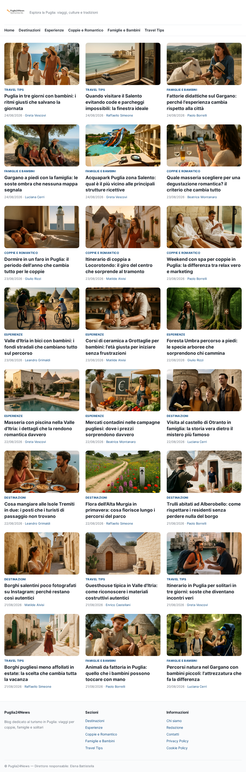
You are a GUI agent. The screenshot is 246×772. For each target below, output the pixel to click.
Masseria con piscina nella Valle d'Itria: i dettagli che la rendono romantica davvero (39, 428)
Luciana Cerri (34, 197)
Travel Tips (154, 30)
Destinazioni (29, 30)
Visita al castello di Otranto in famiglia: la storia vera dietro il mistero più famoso (200, 428)
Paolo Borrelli (197, 115)
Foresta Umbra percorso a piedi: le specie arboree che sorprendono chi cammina (202, 347)
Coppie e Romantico (85, 30)
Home (9, 30)
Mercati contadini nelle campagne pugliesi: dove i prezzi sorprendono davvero (123, 428)
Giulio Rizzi (33, 279)
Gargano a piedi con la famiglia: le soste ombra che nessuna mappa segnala (41, 184)
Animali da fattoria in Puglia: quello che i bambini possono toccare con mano (118, 673)
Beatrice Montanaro (202, 197)
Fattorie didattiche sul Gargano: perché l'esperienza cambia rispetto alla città (202, 102)
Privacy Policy (177, 741)
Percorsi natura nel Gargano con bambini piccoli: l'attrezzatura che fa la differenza (204, 673)
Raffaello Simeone (119, 115)
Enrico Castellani (118, 605)
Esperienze (54, 30)
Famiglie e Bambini (124, 30)
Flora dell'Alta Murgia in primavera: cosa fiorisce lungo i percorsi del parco (120, 510)
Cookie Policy (177, 748)
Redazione (174, 727)
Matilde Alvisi (116, 279)
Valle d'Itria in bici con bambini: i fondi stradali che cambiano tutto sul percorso (40, 347)
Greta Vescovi (35, 115)
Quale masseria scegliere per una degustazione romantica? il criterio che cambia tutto (203, 184)
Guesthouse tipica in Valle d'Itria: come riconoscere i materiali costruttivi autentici (122, 591)
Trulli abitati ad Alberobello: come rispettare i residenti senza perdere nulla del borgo (204, 510)
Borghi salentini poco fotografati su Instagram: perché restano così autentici (40, 591)
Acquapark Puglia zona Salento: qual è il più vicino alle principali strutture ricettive (121, 184)
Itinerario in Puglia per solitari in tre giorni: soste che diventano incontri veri (201, 591)
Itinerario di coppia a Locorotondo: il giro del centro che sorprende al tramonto (119, 265)
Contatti (172, 734)
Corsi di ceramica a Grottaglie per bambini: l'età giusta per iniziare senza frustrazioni (122, 347)
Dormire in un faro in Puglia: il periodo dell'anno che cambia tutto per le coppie (36, 265)
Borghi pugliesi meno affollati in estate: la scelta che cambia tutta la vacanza (40, 673)
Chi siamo (174, 721)
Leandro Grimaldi (37, 360)
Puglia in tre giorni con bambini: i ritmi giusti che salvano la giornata (40, 102)
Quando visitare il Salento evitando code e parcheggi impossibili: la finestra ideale (117, 102)
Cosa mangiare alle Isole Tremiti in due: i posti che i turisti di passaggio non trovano (39, 510)
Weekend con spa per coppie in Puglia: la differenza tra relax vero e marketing (204, 265)
